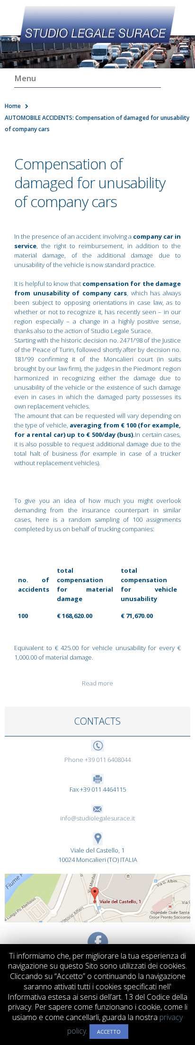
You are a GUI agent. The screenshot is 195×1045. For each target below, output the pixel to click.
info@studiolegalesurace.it (97, 818)
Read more (97, 683)
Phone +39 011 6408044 (97, 759)
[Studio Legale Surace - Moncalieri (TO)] (97, 24)
